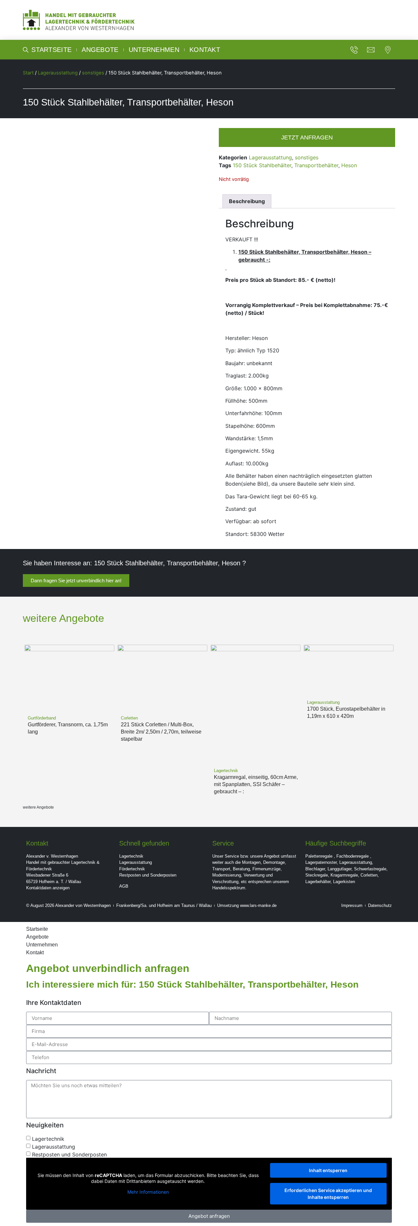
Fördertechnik (132, 868)
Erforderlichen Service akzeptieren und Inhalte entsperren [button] (328, 1193)
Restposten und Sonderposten (147, 875)
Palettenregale (318, 856)
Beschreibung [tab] (247, 201)
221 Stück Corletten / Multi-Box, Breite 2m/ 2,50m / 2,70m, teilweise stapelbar (161, 732)
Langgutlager (339, 868)
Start (28, 73)
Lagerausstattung (58, 73)
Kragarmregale (344, 875)
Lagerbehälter (317, 881)
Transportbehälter (316, 165)
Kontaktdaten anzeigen (48, 887)
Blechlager (315, 868)
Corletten (369, 875)
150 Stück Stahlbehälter (262, 165)
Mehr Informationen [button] (148, 1192)
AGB (123, 886)
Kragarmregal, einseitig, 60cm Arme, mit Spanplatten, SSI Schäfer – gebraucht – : (256, 784)
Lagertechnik (131, 856)
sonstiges (93, 73)
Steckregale (316, 875)
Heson (349, 165)
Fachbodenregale (352, 856)
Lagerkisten (344, 881)
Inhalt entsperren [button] (328, 1170)
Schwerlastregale (370, 868)
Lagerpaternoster (321, 862)
